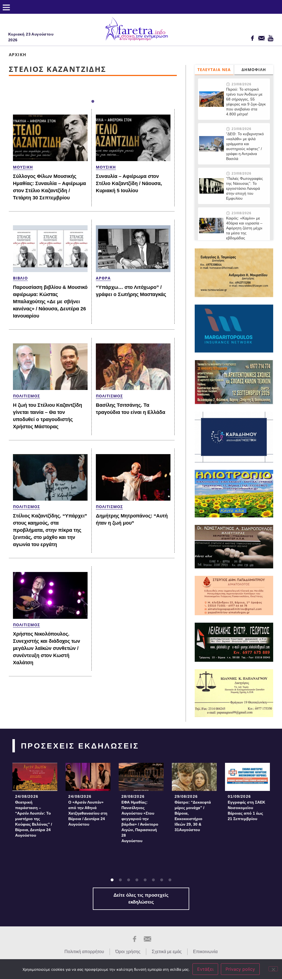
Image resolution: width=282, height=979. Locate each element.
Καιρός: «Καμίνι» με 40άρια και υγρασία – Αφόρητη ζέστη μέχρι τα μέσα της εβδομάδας (244, 228)
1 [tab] (93, 101)
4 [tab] (137, 880)
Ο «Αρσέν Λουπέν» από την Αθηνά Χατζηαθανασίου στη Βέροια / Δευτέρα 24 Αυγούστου (87, 813)
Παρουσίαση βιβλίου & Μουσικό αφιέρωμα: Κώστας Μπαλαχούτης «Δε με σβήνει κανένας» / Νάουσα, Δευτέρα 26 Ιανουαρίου (50, 301)
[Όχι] (273, 968)
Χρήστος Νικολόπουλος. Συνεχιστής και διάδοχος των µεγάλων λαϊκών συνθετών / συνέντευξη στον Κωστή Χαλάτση (46, 648)
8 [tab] (170, 880)
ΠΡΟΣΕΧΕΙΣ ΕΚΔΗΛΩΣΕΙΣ (80, 746)
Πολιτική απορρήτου (84, 951)
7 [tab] (161, 880)
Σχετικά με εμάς (167, 951)
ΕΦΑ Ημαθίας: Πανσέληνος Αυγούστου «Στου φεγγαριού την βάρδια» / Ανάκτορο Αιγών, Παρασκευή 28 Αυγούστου (141, 821)
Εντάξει (205, 969)
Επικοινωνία (205, 951)
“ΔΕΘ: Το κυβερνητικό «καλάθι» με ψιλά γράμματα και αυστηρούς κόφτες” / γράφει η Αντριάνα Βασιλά (245, 146)
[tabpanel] (34, 801)
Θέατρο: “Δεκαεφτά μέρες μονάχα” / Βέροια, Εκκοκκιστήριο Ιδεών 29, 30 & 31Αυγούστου (193, 816)
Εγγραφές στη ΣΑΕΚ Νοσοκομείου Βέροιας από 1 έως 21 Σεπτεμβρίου (246, 810)
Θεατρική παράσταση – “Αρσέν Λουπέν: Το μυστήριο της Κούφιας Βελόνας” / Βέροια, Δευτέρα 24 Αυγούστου (33, 818)
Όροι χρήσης (127, 951)
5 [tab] (145, 880)
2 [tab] (120, 880)
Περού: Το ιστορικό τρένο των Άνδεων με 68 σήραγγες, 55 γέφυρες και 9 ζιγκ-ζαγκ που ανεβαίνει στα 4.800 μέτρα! (246, 101)
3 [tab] (128, 880)
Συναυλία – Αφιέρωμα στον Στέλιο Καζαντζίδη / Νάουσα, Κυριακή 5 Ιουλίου (129, 183)
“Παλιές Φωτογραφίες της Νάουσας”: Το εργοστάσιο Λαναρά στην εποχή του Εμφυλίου (244, 188)
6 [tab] (153, 880)
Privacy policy (240, 969)
